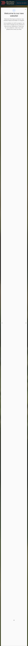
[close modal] (25, 9)
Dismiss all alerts (22, 3)
